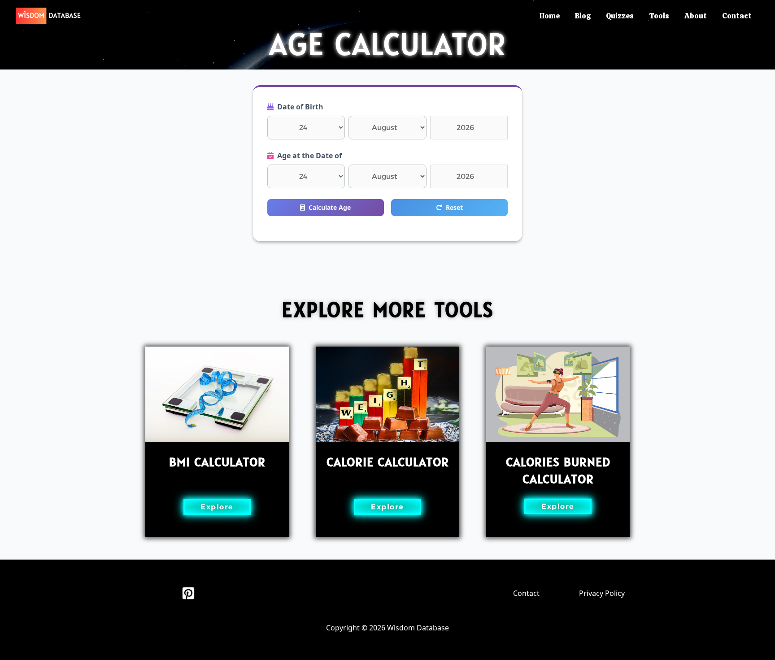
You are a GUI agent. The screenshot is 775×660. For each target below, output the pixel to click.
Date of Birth (300, 107)
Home (550, 16)
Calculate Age (330, 207)
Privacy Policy (602, 593)
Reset (454, 207)
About (695, 16)
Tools (659, 16)
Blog (583, 16)
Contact (737, 16)
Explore (217, 507)
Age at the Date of (309, 156)
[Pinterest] (188, 593)
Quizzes (620, 16)
